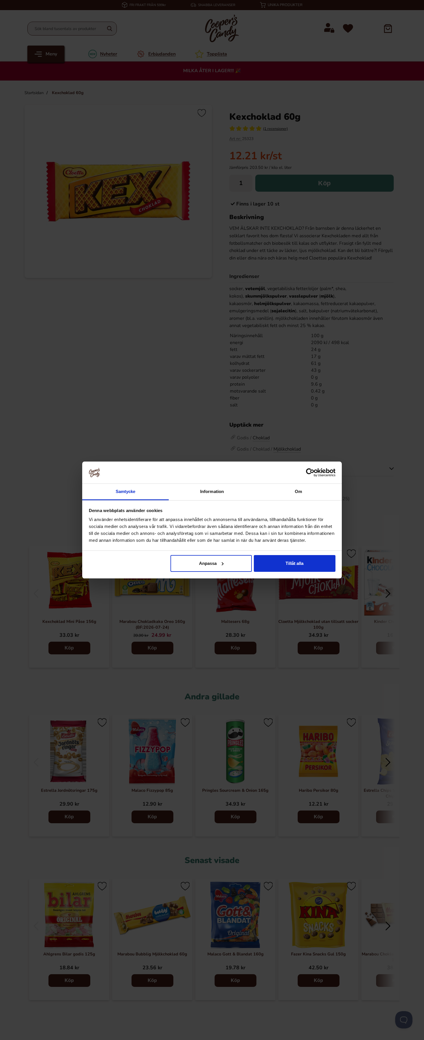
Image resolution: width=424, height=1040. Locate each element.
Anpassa (208, 563)
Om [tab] (298, 491)
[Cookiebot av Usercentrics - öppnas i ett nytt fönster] (310, 472)
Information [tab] (212, 491)
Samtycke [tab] (126, 491)
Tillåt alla (294, 563)
